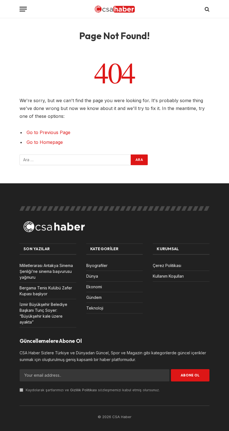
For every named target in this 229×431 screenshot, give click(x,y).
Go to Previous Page (48, 132)
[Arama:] (75, 159)
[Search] (206, 9)
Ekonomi (94, 286)
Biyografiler (97, 265)
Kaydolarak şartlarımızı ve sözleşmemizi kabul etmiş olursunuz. (92, 390)
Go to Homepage (45, 142)
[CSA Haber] (114, 9)
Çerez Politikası (167, 265)
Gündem (94, 297)
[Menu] (23, 9)
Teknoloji (94, 308)
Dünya (92, 276)
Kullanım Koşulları (168, 276)
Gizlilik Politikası (83, 390)
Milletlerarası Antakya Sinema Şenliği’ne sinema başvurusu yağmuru (46, 271)
